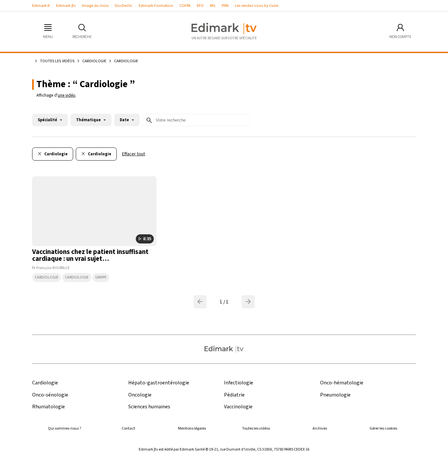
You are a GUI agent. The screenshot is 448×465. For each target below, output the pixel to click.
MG (212, 5)
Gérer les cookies (383, 428)
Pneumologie (335, 395)
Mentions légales (192, 428)
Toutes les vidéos (57, 61)
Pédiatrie (234, 395)
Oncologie (140, 395)
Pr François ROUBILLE (51, 267)
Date (124, 120)
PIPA (225, 5)
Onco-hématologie (341, 382)
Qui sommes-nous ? (64, 428)
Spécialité (47, 120)
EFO (200, 5)
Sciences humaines (149, 406)
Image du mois (95, 5)
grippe (101, 277)
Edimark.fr (41, 5)
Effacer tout (133, 154)
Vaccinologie (238, 406)
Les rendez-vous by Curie (256, 5)
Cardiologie (94, 61)
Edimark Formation (156, 5)
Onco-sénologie (50, 395)
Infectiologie (238, 382)
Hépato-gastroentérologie (158, 382)
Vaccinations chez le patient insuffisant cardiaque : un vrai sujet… (90, 255)
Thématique (88, 120)
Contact (128, 428)
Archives (320, 428)
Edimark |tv (66, 5)
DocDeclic (123, 5)
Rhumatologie (48, 406)
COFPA (185, 5)
